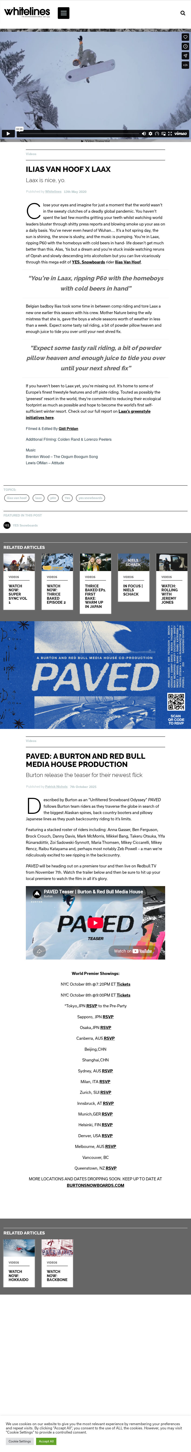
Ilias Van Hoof (128, 262)
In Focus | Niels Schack (133, 577)
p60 (53, 498)
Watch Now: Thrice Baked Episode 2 (57, 582)
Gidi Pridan (68, 428)
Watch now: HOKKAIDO (19, 1263)
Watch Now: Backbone (57, 1263)
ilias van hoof (17, 498)
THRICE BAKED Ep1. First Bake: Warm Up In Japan (95, 584)
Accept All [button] (46, 1441)
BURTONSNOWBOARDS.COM (95, 1185)
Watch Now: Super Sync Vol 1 (19, 582)
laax (38, 498)
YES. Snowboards (88, 262)
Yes (67, 498)
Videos (31, 154)
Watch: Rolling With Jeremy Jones (172, 582)
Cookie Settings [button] (20, 1441)
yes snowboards (90, 498)
